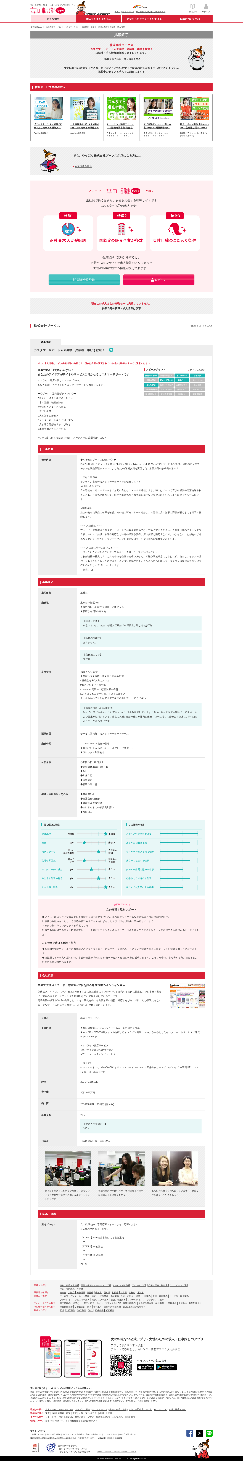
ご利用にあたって (37, 1434)
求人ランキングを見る (98, 18)
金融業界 (114, 1296)
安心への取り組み (53, 1434)
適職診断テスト (90, 1421)
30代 (90, 1310)
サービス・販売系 (121, 1285)
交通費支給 (80, 1307)
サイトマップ (128, 12)
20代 (62, 1310)
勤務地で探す (36, 1413)
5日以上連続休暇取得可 (134, 1307)
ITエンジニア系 (139, 1285)
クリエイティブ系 (178, 1285)
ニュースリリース (110, 1434)
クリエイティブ (99, 1409)
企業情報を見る (83, 166)
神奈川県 (80, 1292)
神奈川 (55, 1413)
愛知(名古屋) (91, 1413)
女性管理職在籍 (145, 1303)
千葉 (74, 1413)
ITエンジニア (160, 1409)
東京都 (63, 1292)
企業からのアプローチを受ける (144, 18)
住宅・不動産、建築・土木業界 (136, 1296)
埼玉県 (90, 1292)
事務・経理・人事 (117, 1409)
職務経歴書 (75, 1421)
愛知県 (107, 1292)
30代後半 (109, 1310)
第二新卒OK (65, 1303)
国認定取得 (130, 1417)
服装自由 (182, 1303)
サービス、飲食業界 (179, 1296)
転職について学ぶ (190, 18)
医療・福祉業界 (160, 1296)
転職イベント (61, 1421)
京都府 (132, 1292)
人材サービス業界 (99, 1296)
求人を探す (53, 18)
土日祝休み (171, 1303)
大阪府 (71, 1292)
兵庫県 (123, 1292)
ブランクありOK (113, 1303)
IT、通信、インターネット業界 (74, 1296)
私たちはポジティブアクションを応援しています (116, 1451)
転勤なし (77, 1303)
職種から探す (36, 1409)
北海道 (140, 1292)
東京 (47, 1413)
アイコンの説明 (197, 370)
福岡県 (115, 1292)
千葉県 (98, 1292)
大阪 (81, 1413)
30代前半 (99, 1310)
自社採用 (118, 1438)
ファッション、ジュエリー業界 (75, 1299)
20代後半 (70, 1310)
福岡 (101, 1413)
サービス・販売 (82, 1409)
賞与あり (97, 1307)
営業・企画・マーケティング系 (96, 1285)
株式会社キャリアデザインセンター (58, 1438)
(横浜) (61, 1413)
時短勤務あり (195, 1303)
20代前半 (81, 1310)
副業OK (69, 1417)
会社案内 (101, 1438)
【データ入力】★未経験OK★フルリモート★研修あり (48, 126)
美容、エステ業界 (100, 1299)
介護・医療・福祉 (177, 1409)
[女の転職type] (36, 1438)
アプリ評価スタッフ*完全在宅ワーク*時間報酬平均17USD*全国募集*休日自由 (157, 126)
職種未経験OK (129, 1303)
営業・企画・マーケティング (59, 1409)
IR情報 (109, 1438)
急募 (89, 1307)
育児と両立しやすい (93, 1303)
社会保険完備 (66, 1307)
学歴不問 (159, 1303)
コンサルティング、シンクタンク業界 (146, 1299)
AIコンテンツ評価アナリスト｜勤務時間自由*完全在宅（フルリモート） (121, 126)
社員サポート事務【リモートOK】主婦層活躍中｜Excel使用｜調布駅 (194, 126)
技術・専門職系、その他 (71, 1289)
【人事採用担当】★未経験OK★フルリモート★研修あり (84, 126)
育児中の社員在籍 (112, 1307)
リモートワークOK (54, 1417)
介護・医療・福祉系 (158, 1285)
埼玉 (68, 1413)
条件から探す (36, 1417)
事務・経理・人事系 (69, 1285)
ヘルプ (117, 12)
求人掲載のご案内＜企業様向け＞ (150, 12)
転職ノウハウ (36, 1421)
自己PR (49, 1421)
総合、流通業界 (118, 1299)
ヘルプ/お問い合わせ (127, 1434)
